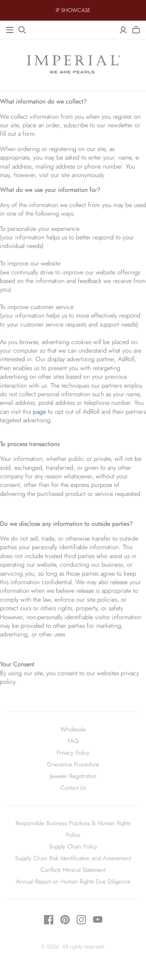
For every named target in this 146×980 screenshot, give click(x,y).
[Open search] (22, 30)
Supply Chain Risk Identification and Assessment (73, 858)
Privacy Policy (73, 752)
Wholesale (73, 729)
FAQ (73, 741)
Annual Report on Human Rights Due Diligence (73, 881)
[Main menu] (10, 30)
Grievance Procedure (73, 764)
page (39, 411)
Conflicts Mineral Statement (73, 870)
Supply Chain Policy (73, 846)
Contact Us (73, 787)
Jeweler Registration (73, 776)
